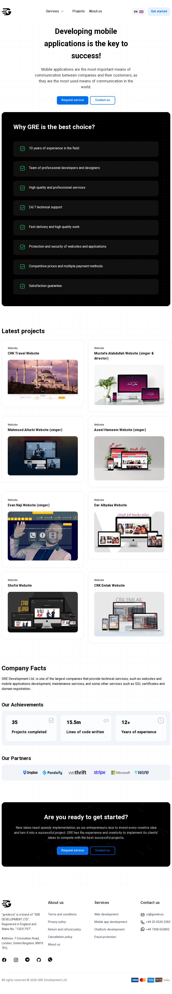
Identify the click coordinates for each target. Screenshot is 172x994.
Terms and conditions (62, 914)
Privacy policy (57, 922)
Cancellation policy (60, 937)
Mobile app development (110, 922)
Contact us (102, 100)
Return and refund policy (64, 929)
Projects (78, 11)
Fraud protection (105, 937)
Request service (72, 100)
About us (95, 11)
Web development (106, 914)
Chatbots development (109, 929)
